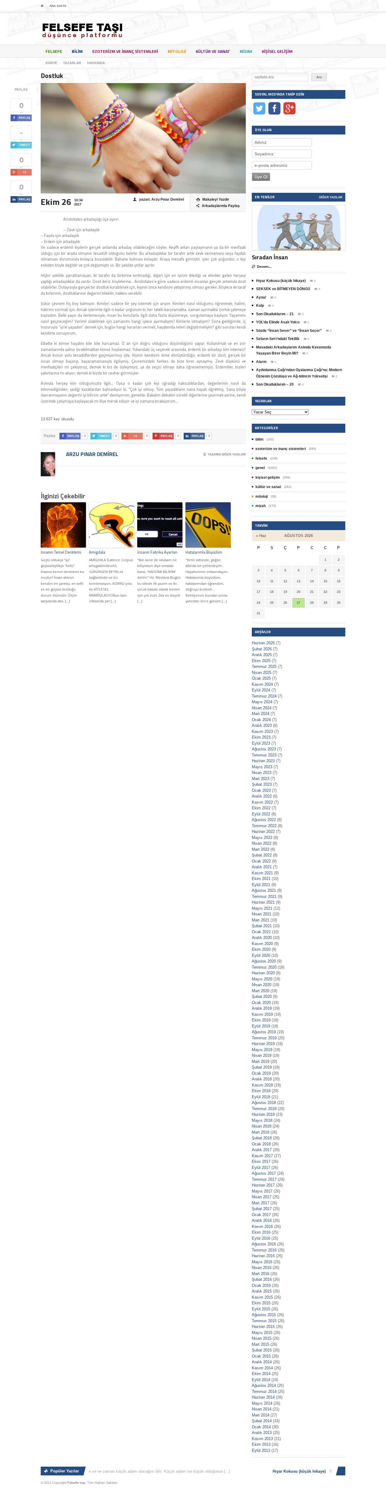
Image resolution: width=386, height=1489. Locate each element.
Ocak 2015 (261, 1356)
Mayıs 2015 (262, 1332)
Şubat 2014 (262, 1421)
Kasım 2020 (262, 943)
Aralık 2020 (262, 937)
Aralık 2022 (262, 796)
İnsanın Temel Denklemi (61, 552)
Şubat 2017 (262, 1208)
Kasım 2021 (262, 873)
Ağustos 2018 (264, 1102)
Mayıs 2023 (262, 767)
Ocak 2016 (261, 1285)
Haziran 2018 (263, 1114)
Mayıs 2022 (262, 837)
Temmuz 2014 (264, 1391)
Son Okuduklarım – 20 (275, 384)
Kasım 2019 (262, 1014)
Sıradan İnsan (270, 257)
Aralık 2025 (262, 654)
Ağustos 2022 (264, 819)
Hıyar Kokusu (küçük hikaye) (281, 281)
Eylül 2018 (261, 1097)
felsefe (54, 51)
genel (260, 468)
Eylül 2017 (261, 1167)
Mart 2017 (260, 1203)
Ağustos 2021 (264, 890)
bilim (77, 51)
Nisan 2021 (261, 914)
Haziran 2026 (263, 643)
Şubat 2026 (262, 649)
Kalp (260, 305)
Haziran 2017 (263, 1185)
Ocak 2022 (261, 861)
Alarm (261, 362)
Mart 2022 (260, 849)
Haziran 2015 (263, 1326)
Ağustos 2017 (264, 1173)
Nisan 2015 (261, 1338)
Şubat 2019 (262, 1067)
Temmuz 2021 (264, 896)
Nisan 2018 (261, 1126)
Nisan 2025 (261, 672)
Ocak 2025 (261, 678)
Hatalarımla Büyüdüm (203, 552)
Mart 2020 (260, 991)
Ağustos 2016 (264, 1244)
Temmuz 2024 (264, 696)
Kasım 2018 (262, 1085)
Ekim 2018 (261, 1091)
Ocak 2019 (261, 1073)
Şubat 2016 (262, 1279)
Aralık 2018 (262, 1079)
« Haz (261, 535)
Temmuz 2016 (264, 1250)
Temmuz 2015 (264, 1321)
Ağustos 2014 (264, 1385)
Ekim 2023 (261, 737)
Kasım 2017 (262, 1156)
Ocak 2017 (261, 1214)
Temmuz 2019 (264, 1038)
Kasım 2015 (262, 1297)
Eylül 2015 (261, 1309)
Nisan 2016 (261, 1267)
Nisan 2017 (261, 1197)
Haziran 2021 (263, 902)
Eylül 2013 (261, 1450)
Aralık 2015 (262, 1291)
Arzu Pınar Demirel (91, 454)
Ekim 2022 (261, 808)
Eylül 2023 (261, 743)
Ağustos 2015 (264, 1315)
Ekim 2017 (261, 1161)
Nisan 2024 (261, 708)
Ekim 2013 (261, 1444)
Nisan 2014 (261, 1409)
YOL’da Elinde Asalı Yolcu (277, 322)
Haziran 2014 (263, 1397)
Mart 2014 (260, 1415)
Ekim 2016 (261, 1232)
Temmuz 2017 (264, 1179)
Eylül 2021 (261, 884)
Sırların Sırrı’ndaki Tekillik (277, 339)
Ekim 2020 (261, 949)
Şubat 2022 (262, 855)
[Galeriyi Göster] (298, 208)
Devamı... (261, 267)
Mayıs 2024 (262, 702)
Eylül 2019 (261, 1026)
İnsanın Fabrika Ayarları (157, 552)
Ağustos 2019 (264, 1032)
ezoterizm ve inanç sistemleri (125, 51)
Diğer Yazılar (330, 197)
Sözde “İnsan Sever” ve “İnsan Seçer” (289, 331)
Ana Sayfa (57, 6)
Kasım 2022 (262, 802)
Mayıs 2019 (262, 1049)
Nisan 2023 (261, 772)
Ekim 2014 (261, 1373)
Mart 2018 (260, 1132)
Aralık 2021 (262, 867)
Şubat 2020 (262, 996)
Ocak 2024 (261, 719)
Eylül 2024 (261, 690)
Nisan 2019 (261, 1055)
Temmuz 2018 (264, 1108)
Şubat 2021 (262, 926)
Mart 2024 (260, 713)
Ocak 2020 (261, 1002)
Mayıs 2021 (262, 908)
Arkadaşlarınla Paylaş (218, 206)
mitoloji (177, 51)
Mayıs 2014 (262, 1403)
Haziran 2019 (263, 1043)
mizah (246, 51)
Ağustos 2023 (264, 749)
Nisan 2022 (261, 843)
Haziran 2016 (263, 1256)
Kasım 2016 (262, 1226)
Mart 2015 (260, 1344)
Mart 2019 (260, 1061)
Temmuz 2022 (264, 826)
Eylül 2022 (261, 814)
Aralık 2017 (262, 1150)
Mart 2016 (260, 1273)
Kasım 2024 (262, 684)
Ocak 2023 (261, 790)
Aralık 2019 (262, 1008)
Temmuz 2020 (264, 967)
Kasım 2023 (262, 731)
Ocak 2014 (261, 1427)
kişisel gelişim (277, 51)
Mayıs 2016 (262, 1262)
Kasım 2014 (262, 1368)
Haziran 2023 (263, 761)
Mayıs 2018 (262, 1120)
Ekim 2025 (261, 661)
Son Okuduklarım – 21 (275, 314)
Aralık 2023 (262, 725)
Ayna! (261, 297)
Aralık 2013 (262, 1432)
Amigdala (97, 552)
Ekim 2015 (261, 1303)
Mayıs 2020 (262, 979)
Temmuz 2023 (264, 755)
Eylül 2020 (261, 955)
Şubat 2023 (262, 784)
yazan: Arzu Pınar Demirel (158, 199)
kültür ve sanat (213, 51)
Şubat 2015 (262, 1350)
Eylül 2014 (261, 1379)
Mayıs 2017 (262, 1191)
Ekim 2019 (261, 1020)
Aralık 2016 (262, 1220)
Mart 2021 (260, 920)
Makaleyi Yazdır (212, 199)
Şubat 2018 (262, 1138)
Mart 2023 (260, 778)
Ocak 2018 (261, 1144)
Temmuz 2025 (264, 666)
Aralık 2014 (262, 1362)
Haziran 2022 (263, 831)
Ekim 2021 (261, 878)
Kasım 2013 (262, 1438)
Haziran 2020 (263, 973)
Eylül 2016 (261, 1238)
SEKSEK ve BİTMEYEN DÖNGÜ (283, 289)
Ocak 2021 (261, 932)
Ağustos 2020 (264, 961)
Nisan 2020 (261, 984)
